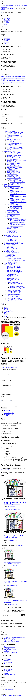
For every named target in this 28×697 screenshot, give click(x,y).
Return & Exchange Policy (11, 652)
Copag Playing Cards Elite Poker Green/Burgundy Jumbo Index (12, 562)
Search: (3, 116)
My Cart (6, 21)
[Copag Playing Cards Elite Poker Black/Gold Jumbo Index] (9, 578)
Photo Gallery (7, 310)
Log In (5, 24)
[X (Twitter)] (11, 695)
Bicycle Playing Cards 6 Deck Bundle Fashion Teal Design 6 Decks (13, 640)
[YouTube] (18, 695)
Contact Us (6, 671)
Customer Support (8, 311)
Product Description (9, 413)
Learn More (4, 629)
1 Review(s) (4, 367)
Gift (1, 447)
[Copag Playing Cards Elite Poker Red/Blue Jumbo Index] (15, 533)
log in (2, 469)
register (7, 469)
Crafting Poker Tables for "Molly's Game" (14, 637)
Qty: (2, 404)
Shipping (6, 308)
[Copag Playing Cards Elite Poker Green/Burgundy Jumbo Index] (9, 559)
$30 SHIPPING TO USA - (7, 8)
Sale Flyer (6, 651)
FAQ (5, 663)
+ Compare (7, 410)
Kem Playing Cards (9, 638)
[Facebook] (4, 695)
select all (20, 545)
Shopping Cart (7, 660)
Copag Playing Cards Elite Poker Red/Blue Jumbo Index (15, 536)
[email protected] (9, 689)
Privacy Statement (8, 669)
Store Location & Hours (10, 649)
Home (5, 316)
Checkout (6, 22)
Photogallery (7, 20)
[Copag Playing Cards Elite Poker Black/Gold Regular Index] (9, 598)
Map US (6, 673)
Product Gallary (8, 662)
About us (6, 314)
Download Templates (9, 674)
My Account (7, 18)
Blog (5, 312)
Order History (7, 659)
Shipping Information (9, 647)
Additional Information (9, 414)
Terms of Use (7, 670)
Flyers (5, 307)
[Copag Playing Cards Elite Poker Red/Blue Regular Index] (15, 499)
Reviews (6, 415)
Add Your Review (12, 367)
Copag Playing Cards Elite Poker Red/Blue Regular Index (15, 503)
